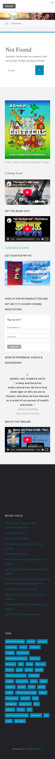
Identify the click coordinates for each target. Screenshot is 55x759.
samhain (25, 698)
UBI (29, 709)
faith (21, 664)
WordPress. (37, 748)
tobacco (10, 709)
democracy (22, 652)
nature (43, 681)
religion (43, 692)
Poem (32, 686)
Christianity (11, 647)
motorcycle (22, 681)
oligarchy (10, 686)
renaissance (12, 698)
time (36, 703)
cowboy (10, 652)
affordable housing (15, 641)
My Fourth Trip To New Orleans (22, 614)
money (9, 681)
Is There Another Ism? (17, 554)
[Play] (8, 239)
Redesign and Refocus (17, 538)
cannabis (42, 641)
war (46, 715)
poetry (41, 686)
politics (9, 692)
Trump (21, 709)
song (35, 698)
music (34, 681)
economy (34, 658)
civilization (34, 647)
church (23, 647)
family (29, 664)
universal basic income (16, 715)
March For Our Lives (15, 675)
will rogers (20, 721)
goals (19, 669)
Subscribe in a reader (17, 247)
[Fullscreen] (47, 239)
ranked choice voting (26, 692)
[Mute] (42, 239)
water (9, 721)
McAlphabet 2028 (15, 533)
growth (39, 669)
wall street (36, 715)
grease (29, 669)
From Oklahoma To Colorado (21, 589)
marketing (33, 675)
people (21, 686)
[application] (27, 228)
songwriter (11, 703)
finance (9, 669)
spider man (25, 703)
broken (31, 641)
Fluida (26, 748)
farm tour (40, 664)
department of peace (16, 658)
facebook (10, 664)
